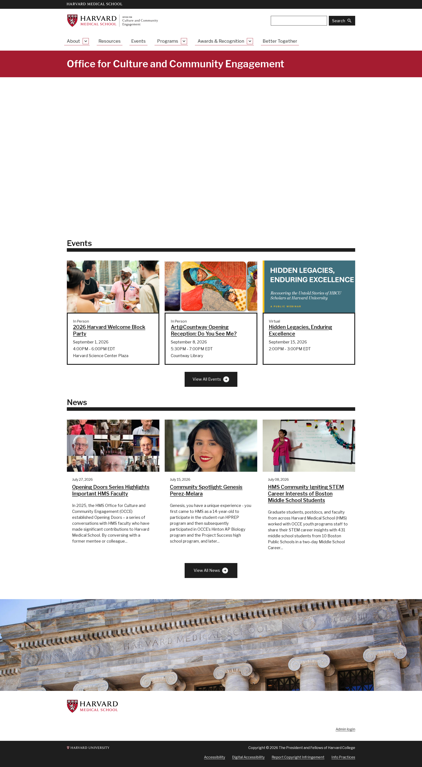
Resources (109, 41)
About (73, 41)
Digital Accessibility (248, 757)
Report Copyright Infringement (298, 757)
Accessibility (214, 757)
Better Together (280, 41)
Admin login (345, 729)
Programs (167, 41)
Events (138, 41)
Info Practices (343, 757)
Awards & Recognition (221, 41)
